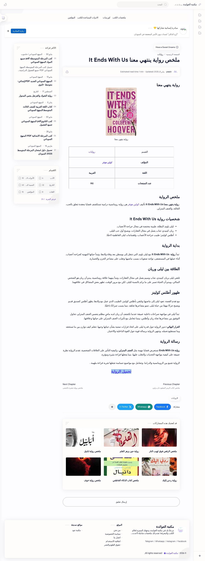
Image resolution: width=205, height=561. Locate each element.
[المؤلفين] (71, 17)
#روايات (174, 398)
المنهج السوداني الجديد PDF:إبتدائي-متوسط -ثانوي (34, 83)
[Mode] (5, 4)
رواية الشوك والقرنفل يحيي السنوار (35, 95)
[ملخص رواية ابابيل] (83, 437)
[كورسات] (106, 17)
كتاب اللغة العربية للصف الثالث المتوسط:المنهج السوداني (37, 108)
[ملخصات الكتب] (119, 17)
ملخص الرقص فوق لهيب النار (163, 451)
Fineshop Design (136, 553)
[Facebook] (182, 541)
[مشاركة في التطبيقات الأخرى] (112, 407)
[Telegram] (149, 541)
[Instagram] (171, 541)
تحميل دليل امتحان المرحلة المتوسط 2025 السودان (34, 152)
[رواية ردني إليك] (159, 466)
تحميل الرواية (121, 371)
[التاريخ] (36, 91)
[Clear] (119, 5)
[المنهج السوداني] (35, 54)
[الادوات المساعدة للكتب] (87, 17)
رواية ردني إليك (169, 480)
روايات (92, 151)
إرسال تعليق (121, 502)
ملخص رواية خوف (92, 480)
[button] (162, 407)
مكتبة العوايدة (190, 4)
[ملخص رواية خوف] (83, 466)
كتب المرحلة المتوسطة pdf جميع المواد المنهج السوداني (36, 60)
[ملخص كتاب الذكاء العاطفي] (121, 466)
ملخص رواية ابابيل (92, 451)
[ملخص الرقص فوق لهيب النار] (159, 437)
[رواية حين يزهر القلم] (121, 437)
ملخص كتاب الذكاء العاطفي (126, 480)
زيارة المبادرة (18, 31)
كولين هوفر (107, 162)
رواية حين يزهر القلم (129, 451)
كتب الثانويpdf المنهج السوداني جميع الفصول (36, 123)
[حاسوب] (24, 54)
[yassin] (169, 71)
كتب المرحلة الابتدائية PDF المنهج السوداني (36, 137)
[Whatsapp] (159, 541)
